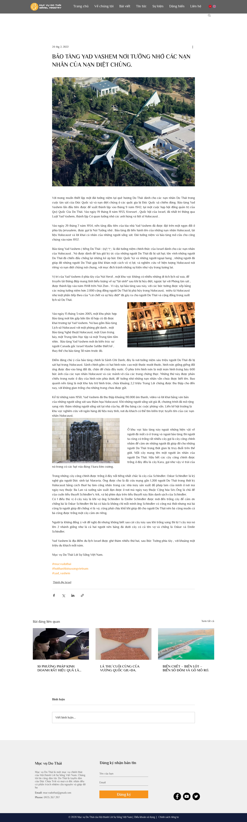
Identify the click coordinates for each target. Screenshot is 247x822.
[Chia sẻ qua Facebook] (54, 595)
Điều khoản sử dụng (144, 817)
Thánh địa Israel (62, 582)
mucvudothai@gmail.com (57, 792)
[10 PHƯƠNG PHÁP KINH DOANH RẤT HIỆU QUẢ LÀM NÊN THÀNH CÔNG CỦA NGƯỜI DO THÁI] (61, 644)
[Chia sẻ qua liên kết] (82, 595)
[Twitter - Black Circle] (196, 796)
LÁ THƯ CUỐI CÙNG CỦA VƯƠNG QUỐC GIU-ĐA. (120, 668)
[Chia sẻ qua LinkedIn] (73, 595)
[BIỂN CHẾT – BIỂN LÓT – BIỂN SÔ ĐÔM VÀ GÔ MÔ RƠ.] (186, 644)
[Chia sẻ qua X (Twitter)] (63, 595)
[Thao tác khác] (192, 46)
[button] (103, 6)
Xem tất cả (207, 621)
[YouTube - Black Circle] (186, 796)
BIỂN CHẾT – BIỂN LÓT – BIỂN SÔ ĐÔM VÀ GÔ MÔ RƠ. (186, 668)
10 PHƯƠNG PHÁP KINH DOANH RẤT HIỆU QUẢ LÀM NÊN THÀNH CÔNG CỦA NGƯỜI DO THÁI (59, 668)
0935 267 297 (52, 797)
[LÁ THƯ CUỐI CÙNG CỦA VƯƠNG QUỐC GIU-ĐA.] (124, 644)
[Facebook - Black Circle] (177, 796)
